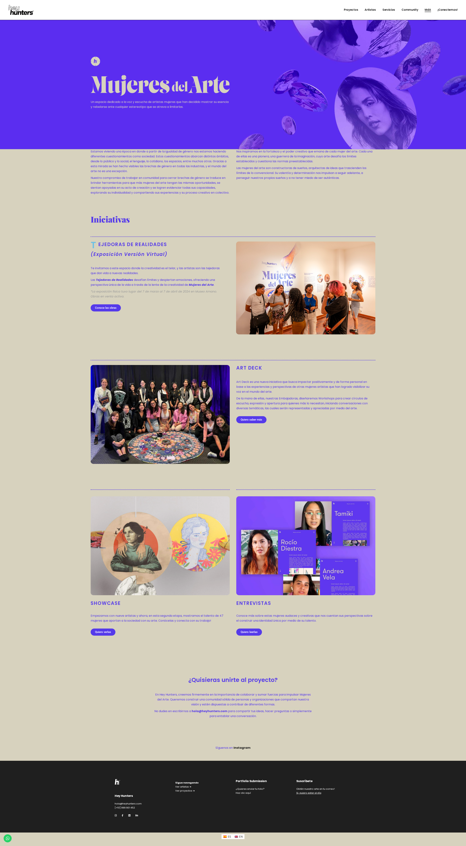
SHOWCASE (106, 603)
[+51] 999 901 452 (125, 807)
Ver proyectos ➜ (185, 790)
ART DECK (249, 368)
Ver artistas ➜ (183, 786)
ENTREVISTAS (253, 603)
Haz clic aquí (243, 793)
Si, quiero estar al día (308, 793)
